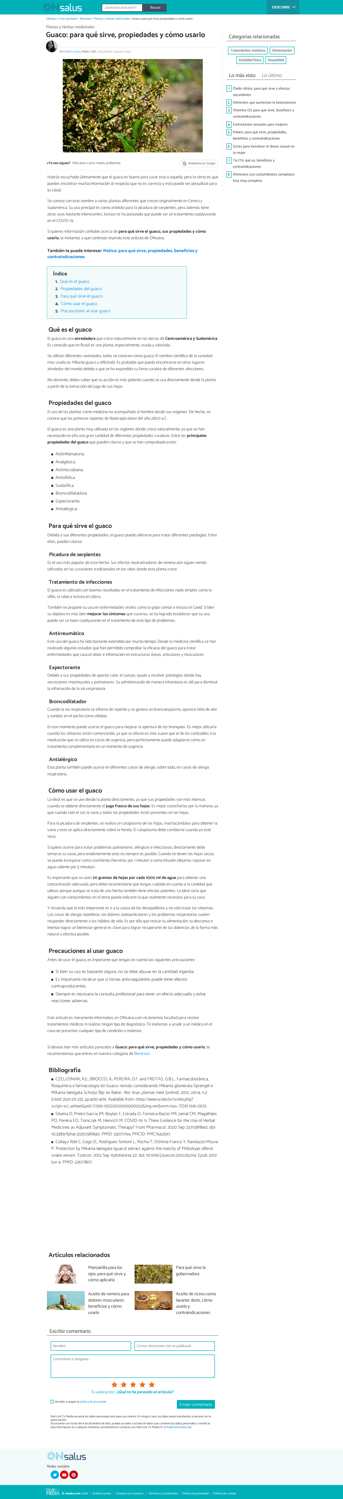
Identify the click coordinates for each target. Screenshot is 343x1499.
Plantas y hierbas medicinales (112, 18)
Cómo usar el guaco (79, 303)
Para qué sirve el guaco (81, 296)
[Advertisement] (132, 1208)
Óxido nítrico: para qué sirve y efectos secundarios (261, 91)
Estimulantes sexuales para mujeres (260, 124)
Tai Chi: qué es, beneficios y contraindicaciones (254, 163)
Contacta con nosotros (130, 1493)
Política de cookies (224, 1493)
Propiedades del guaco (81, 288)
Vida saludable (68, 18)
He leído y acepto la (80, 1402)
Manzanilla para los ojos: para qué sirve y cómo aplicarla (107, 1274)
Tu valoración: (103, 1392)
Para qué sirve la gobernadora (191, 1271)
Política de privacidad (195, 1493)
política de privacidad (93, 1401)
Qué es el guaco (74, 281)
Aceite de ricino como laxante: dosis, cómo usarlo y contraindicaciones (196, 1303)
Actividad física (250, 60)
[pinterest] (73, 1475)
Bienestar (85, 18)
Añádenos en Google (201, 163)
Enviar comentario (195, 1404)
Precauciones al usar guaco (85, 311)
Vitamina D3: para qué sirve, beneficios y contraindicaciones (263, 113)
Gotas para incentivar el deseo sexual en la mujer (263, 149)
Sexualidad (276, 60)
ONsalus (51, 18)
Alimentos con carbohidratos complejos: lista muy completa (264, 177)
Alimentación (282, 50)
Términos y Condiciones (163, 1493)
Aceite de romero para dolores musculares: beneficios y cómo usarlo (108, 1303)
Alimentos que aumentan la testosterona (264, 102)
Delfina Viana (72, 51)
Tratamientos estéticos (248, 50)
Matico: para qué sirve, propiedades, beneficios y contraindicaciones (122, 254)
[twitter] (55, 1475)
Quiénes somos (101, 1493)
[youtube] (64, 1475)
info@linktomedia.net (177, 1427)
